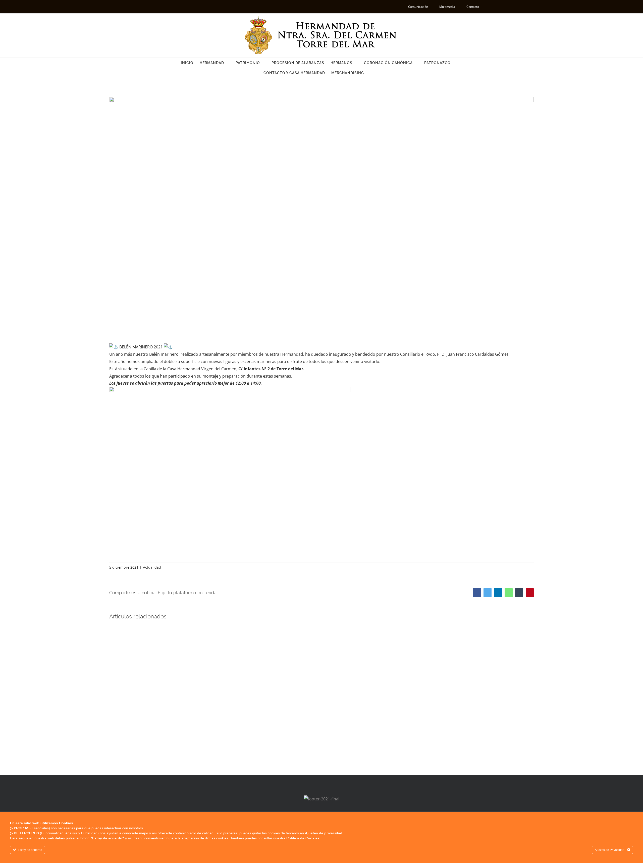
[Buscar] (371, 73)
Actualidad (152, 567)
